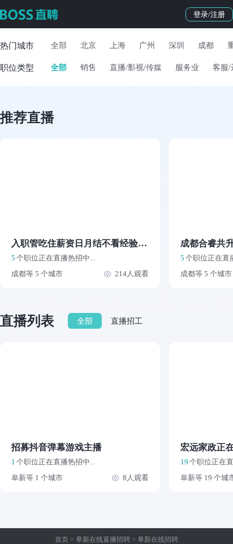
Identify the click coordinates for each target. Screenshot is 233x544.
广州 (147, 45)
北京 (88, 45)
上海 (118, 45)
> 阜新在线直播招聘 (99, 539)
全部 (59, 45)
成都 (206, 45)
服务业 (187, 67)
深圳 (176, 45)
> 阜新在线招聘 (154, 539)
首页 (61, 539)
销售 (88, 67)
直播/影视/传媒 (136, 67)
